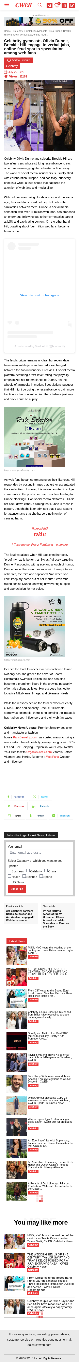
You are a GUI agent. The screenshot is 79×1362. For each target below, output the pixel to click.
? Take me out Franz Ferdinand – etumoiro (40, 544)
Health (16, 876)
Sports (47, 876)
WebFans (52, 756)
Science (31, 876)
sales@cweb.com (39, 1344)
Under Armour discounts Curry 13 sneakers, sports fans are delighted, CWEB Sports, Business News (49, 1100)
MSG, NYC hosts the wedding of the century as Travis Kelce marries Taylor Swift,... (50, 950)
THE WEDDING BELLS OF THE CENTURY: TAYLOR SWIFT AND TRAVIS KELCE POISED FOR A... (48, 971)
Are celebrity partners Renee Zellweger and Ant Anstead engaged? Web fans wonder (20, 915)
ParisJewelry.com (25, 737)
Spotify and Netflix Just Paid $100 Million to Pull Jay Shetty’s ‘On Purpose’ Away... (48, 1036)
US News (18, 882)
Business (18, 871)
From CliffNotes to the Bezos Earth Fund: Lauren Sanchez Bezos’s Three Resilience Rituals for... (50, 993)
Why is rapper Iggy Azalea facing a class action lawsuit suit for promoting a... (50, 1122)
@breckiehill (39, 528)
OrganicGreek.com (39, 752)
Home (7, 31)
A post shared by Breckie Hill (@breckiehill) (39, 346)
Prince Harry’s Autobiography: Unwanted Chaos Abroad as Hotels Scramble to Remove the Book (56, 918)
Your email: (15, 846)
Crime (52, 871)
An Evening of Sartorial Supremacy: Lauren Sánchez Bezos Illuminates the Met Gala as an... (50, 1143)
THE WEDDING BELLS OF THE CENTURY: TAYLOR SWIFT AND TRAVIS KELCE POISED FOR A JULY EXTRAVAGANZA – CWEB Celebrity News (48, 1260)
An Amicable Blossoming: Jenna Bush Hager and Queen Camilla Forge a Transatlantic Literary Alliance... (50, 1165)
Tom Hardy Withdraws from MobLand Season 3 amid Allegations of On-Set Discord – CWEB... (49, 1079)
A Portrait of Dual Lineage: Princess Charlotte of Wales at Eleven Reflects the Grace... (50, 1186)
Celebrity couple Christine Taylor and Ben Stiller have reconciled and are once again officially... (49, 1014)
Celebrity (18, 31)
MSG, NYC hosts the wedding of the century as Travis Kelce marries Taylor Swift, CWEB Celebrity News (50, 1238)
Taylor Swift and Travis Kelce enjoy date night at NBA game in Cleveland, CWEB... (50, 1057)
